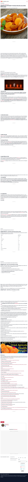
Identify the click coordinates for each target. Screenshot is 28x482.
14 (19, 159)
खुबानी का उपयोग (3, 75)
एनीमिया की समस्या (3, 135)
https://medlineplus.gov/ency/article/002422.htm (7, 377)
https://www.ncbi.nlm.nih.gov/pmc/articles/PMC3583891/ (8, 396)
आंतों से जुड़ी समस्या (17, 303)
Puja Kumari (7, 424)
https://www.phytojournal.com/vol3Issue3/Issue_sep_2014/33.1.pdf (10, 394)
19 (8, 285)
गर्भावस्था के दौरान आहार (12, 119)
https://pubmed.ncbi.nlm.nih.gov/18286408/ (6, 405)
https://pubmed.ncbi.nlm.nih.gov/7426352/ (6, 403)
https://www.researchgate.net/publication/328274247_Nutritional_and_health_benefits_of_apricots (14, 364)
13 (25, 157)
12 (20, 340)
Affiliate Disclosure (12, 458)
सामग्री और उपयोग (7, 4)
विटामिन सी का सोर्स (22, 212)
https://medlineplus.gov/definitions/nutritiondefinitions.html (8, 362)
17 (11, 212)
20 (1, 304)
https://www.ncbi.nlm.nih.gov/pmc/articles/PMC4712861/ (8, 392)
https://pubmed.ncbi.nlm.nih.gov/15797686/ (6, 366)
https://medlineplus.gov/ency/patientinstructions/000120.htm (9, 381)
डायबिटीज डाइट (3, 160)
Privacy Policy (15, 458)
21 (15, 306)
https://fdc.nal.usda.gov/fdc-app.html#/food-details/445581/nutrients (10, 360)
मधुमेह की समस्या (18, 157)
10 (5, 142)
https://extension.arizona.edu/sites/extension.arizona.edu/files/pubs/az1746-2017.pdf (12, 375)
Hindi (3, 4)
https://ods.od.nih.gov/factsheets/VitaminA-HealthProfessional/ (9, 390)
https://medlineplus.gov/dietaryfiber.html (6, 379)
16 (3, 198)
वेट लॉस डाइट (2, 100)
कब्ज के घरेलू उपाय (10, 142)
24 (23, 331)
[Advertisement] (14, 48)
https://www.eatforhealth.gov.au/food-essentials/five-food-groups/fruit (10, 398)
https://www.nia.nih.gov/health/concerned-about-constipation (9, 383)
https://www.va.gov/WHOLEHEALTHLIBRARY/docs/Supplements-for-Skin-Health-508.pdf (13, 409)
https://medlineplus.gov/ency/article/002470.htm (7, 368)
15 (1, 182)
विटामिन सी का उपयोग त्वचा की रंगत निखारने (6, 214)
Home (1, 4)
